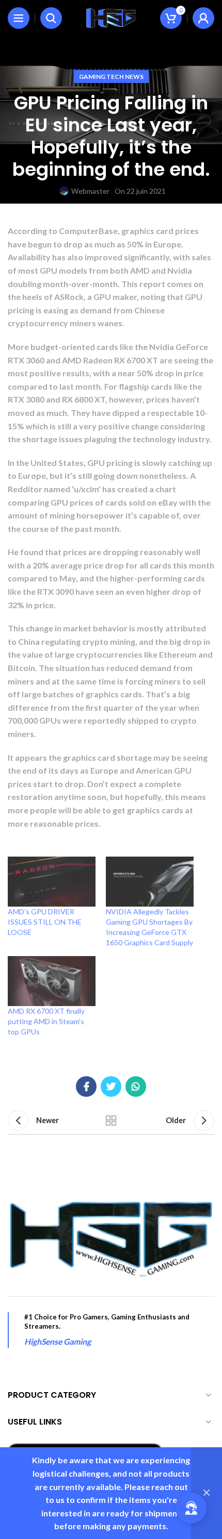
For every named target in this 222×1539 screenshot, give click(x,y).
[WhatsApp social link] (135, 1086)
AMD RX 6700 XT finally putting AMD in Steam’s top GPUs (46, 1021)
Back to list (111, 1120)
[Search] (51, 18)
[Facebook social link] (86, 1086)
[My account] (203, 18)
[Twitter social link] (111, 1086)
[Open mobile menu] (19, 18)
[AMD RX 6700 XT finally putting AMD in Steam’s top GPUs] (52, 981)
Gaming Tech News (111, 76)
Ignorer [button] (206, 1493)
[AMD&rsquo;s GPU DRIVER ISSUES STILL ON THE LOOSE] (52, 882)
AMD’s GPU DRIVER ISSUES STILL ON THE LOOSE (45, 921)
